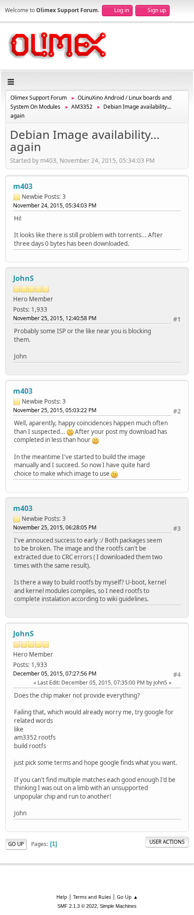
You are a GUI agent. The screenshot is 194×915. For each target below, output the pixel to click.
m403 (22, 186)
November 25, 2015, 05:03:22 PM (55, 410)
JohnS (23, 278)
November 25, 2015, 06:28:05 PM (55, 527)
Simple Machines (118, 906)
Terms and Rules (92, 896)
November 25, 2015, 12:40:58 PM (55, 318)
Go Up (16, 844)
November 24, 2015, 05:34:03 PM (55, 205)
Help (61, 896)
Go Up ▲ (127, 896)
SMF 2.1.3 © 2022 (77, 906)
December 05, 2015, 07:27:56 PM (55, 673)
